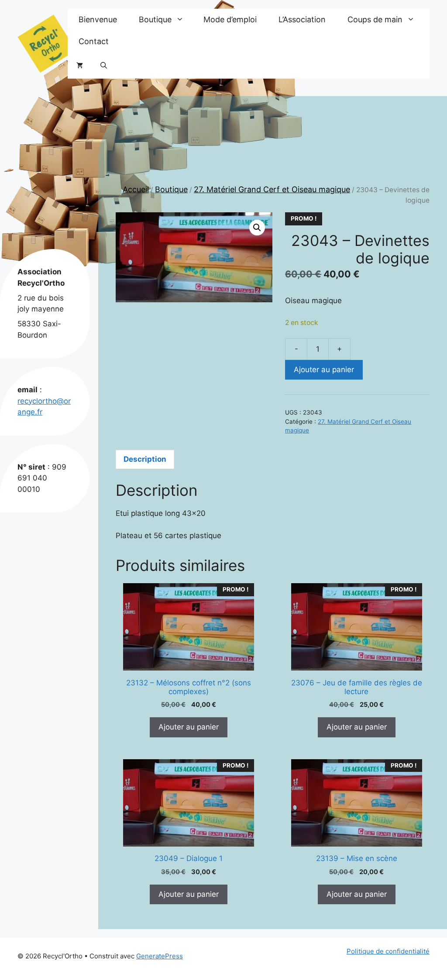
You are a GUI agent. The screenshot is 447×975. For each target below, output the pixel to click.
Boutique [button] (155, 19)
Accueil (136, 189)
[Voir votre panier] (80, 65)
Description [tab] (145, 459)
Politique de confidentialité (388, 951)
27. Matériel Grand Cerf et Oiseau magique (272, 189)
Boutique (171, 189)
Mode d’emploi (230, 19)
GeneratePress (159, 956)
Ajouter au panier (324, 369)
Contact (94, 41)
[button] (104, 65)
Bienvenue (98, 19)
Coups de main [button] (374, 19)
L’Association (302, 19)
